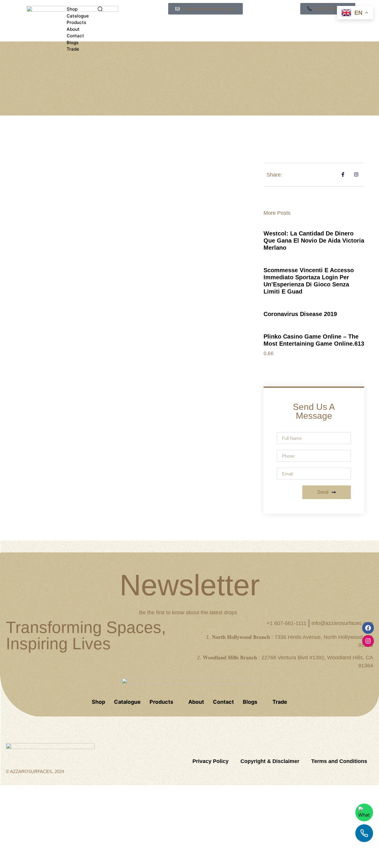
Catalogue (78, 16)
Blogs (72, 42)
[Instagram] (368, 641)
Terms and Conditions (339, 761)
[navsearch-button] (100, 9)
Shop (72, 9)
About (73, 29)
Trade (73, 49)
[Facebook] (368, 628)
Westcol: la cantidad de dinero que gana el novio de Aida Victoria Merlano (314, 240)
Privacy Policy (210, 761)
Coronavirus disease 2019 (300, 314)
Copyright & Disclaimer (269, 761)
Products (76, 22)
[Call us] (364, 833)
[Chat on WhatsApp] (364, 812)
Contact (75, 36)
